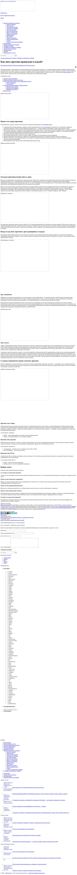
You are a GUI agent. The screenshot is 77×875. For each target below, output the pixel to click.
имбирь (10, 591)
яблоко (10, 697)
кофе (9, 615)
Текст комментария (5, 547)
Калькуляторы (7, 43)
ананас (10, 573)
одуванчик (11, 643)
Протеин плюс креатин (13, 88)
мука (9, 634)
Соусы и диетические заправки (15, 42)
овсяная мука (11, 639)
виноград (10, 583)
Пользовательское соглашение (11, 777)
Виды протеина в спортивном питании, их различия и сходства (17, 517)
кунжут (10, 621)
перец (9, 646)
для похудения (66, 72)
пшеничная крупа (13, 655)
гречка (10, 586)
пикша (10, 649)
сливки (10, 675)
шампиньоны (11, 694)
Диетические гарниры (12, 28)
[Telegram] (16, 513)
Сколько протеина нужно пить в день (13, 80)
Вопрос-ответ (7, 90)
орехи (9, 645)
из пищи (50, 186)
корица (10, 613)
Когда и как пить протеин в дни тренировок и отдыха (17, 81)
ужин (5, 563)
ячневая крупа (12, 703)
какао (9, 595)
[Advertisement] (38, 281)
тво (9, 681)
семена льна (11, 669)
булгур (10, 582)
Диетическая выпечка (12, 27)
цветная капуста (12, 688)
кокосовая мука (12, 609)
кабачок (10, 594)
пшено (10, 657)
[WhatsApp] (12, 513)
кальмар (10, 597)
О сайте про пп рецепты (10, 48)
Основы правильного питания (11, 44)
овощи (10, 637)
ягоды (10, 699)
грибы (10, 588)
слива (9, 673)
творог (10, 682)
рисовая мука (11, 661)
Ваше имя (3, 530)
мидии (10, 631)
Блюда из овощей (11, 24)
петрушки (11, 648)
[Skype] (14, 513)
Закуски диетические (12, 31)
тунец (9, 684)
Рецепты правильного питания (12, 23)
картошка (10, 601)
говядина (10, 585)
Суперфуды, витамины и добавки (12, 47)
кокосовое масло (12, 612)
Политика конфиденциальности (36, 873)
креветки (10, 618)
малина (10, 628)
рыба (9, 664)
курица (10, 622)
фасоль (10, 685)
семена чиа (11, 670)
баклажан (10, 576)
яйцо (9, 702)
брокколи (10, 580)
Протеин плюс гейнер (12, 86)
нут (9, 636)
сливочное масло (12, 676)
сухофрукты (11, 678)
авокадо (10, 571)
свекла (10, 667)
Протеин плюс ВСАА (12, 89)
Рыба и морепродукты (12, 39)
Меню (2, 18)
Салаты (8, 40)
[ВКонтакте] (1, 513)
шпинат (10, 696)
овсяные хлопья (12, 640)
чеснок (10, 691)
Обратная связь (7, 50)
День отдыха (10, 84)
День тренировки (11, 82)
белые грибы (11, 579)
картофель (11, 600)
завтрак (5, 559)
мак (9, 627)
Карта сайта (7, 773)
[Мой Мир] (6, 513)
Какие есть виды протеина (10, 78)
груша (10, 589)
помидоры (11, 652)
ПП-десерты (10, 36)
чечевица (10, 693)
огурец (10, 642)
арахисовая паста (12, 574)
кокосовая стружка (13, 610)
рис (9, 660)
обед (5, 560)
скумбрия (10, 672)
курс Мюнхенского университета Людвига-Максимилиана (55, 507)
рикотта (10, 658)
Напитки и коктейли (12, 34)
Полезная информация (9, 746)
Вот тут (37, 444)
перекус (6, 561)
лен (9, 625)
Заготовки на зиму (11, 29)
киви (9, 604)
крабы (10, 616)
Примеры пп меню (8, 46)
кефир (10, 603)
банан (9, 577)
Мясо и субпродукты (12, 32)
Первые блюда (10, 35)
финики (10, 687)
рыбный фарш (12, 666)
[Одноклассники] (4, 513)
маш (9, 630)
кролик (10, 619)
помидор (10, 651)
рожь (9, 663)
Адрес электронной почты (7, 533)
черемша (10, 690)
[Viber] (10, 513)
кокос (9, 607)
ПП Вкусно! (8, 873)
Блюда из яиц (10, 25)
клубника (10, 606)
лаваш (10, 624)
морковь (10, 633)
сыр (9, 679)
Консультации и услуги (10, 52)
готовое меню (7, 557)
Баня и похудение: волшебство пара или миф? (12, 520)
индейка (10, 592)
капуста (10, 598)
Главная (6, 51)
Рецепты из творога (12, 38)
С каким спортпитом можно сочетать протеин (15, 85)
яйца (9, 700)
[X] (8, 513)
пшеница (10, 654)
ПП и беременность (9, 748)
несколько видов (47, 124)
